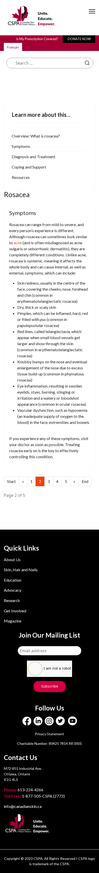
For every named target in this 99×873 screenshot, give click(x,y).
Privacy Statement (49, 734)
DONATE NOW (79, 39)
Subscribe (49, 686)
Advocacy (12, 590)
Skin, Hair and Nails (21, 569)
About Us (12, 559)
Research (12, 600)
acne (18, 242)
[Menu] (92, 15)
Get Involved (15, 610)
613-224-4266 (24, 789)
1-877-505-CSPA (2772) (34, 796)
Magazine (12, 620)
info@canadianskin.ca (23, 806)
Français (13, 47)
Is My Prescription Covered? (37, 39)
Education (12, 580)
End (85, 481)
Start (11, 481)
